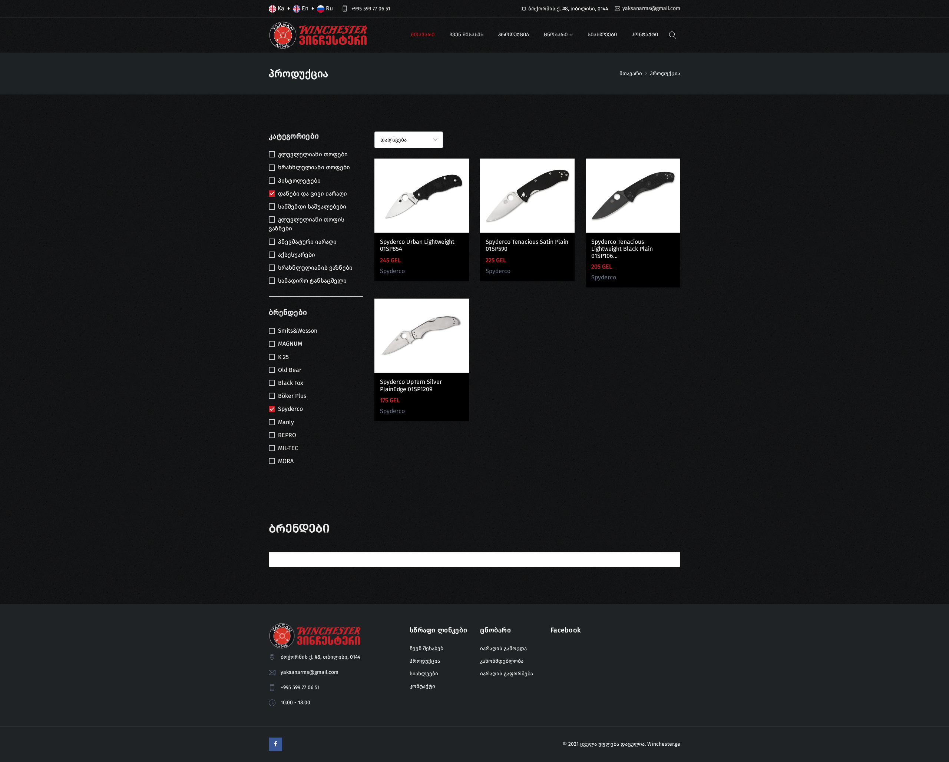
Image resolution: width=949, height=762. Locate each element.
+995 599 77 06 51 (370, 9)
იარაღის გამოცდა (503, 648)
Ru (328, 8)
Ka (280, 8)
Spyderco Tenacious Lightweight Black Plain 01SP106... (622, 248)
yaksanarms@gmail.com (651, 8)
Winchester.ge (663, 744)
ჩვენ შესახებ (466, 34)
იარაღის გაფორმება (506, 674)
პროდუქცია (513, 34)
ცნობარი (556, 34)
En (304, 8)
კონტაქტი (645, 34)
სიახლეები (602, 34)
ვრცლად (421, 200)
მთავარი (422, 34)
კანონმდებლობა (501, 661)
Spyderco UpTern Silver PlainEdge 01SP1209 (411, 385)
